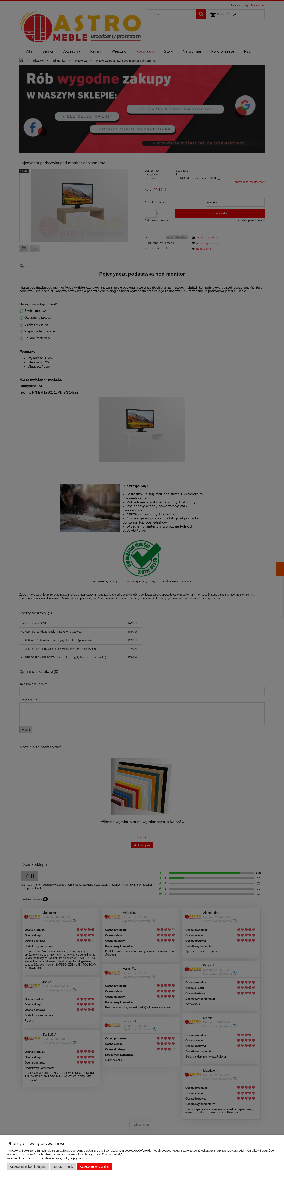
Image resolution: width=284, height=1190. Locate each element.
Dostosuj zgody (63, 1166)
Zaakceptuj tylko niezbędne (28, 1166)
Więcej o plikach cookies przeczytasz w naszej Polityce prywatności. (48, 1158)
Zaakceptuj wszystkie (94, 1166)
